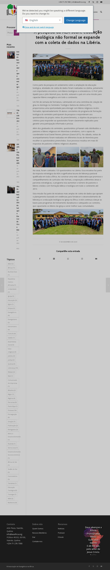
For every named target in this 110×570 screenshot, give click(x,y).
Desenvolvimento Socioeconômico (13, 455)
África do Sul (12, 463)
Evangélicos (12, 313)
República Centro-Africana (12, 282)
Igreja (11, 296)
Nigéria (11, 398)
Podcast (61, 533)
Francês (12, 334)
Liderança (13, 368)
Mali (10, 376)
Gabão (11, 338)
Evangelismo (12, 320)
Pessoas (12, 410)
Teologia (12, 494)
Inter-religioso (12, 350)
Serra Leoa (13, 448)
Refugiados (13, 430)
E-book (61, 537)
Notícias (61, 528)
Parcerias (12, 402)
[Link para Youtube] (101, 2)
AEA (10, 264)
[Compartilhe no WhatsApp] (68, 258)
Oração (11, 422)
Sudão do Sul (12, 470)
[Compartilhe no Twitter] (54, 258)
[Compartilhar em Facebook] (40, 258)
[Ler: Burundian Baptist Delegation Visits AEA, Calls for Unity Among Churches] (11, 55)
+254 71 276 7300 (64, 2)
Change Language (75, 20)
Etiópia (11, 308)
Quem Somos (37, 528)
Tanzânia (12, 483)
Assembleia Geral (12, 343)
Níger (11, 394)
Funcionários (12, 477)
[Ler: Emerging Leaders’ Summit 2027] (11, 113)
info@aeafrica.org (79, 2)
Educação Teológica (12, 488)
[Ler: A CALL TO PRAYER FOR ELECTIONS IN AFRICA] (11, 147)
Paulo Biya (12, 406)
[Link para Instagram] (97, 2)
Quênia (11, 364)
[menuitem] (101, 12)
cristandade (12, 290)
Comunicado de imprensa (12, 383)
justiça (11, 360)
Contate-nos (37, 541)
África (11, 268)
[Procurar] (101, 12)
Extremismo (12, 328)
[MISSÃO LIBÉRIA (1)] (68, 67)
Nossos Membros (39, 533)
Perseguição (12, 415)
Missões (12, 390)
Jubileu (11, 356)
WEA (10, 499)
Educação (12, 300)
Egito (10, 304)
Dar (33, 537)
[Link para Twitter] (93, 2)
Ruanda (11, 444)
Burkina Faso (12, 273)
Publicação (13, 426)
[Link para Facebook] (89, 2)
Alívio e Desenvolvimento (13, 437)
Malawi (11, 372)
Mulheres (12, 503)
